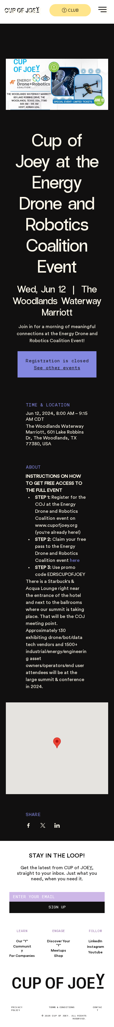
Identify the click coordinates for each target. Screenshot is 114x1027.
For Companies (22, 955)
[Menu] (104, 11)
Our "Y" (22, 941)
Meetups (58, 950)
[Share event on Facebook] (28, 825)
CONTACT (97, 1009)
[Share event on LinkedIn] (57, 825)
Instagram (95, 946)
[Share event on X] (43, 825)
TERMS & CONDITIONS (61, 1007)
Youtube (95, 952)
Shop (58, 955)
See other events (57, 367)
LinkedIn (95, 941)
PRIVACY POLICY (17, 1009)
